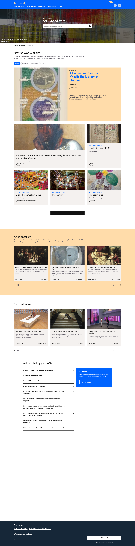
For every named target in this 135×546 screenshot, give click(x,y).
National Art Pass (19, 6)
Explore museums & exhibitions (36, 6)
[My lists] (115, 5)
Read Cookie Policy (21, 528)
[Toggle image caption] (2, 39)
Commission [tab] (25, 63)
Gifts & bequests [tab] (34, 63)
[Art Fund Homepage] (20, 2)
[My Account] (119, 5)
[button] (67, 213)
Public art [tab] (44, 63)
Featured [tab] (17, 63)
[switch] (111, 2)
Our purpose (52, 6)
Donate (61, 6)
